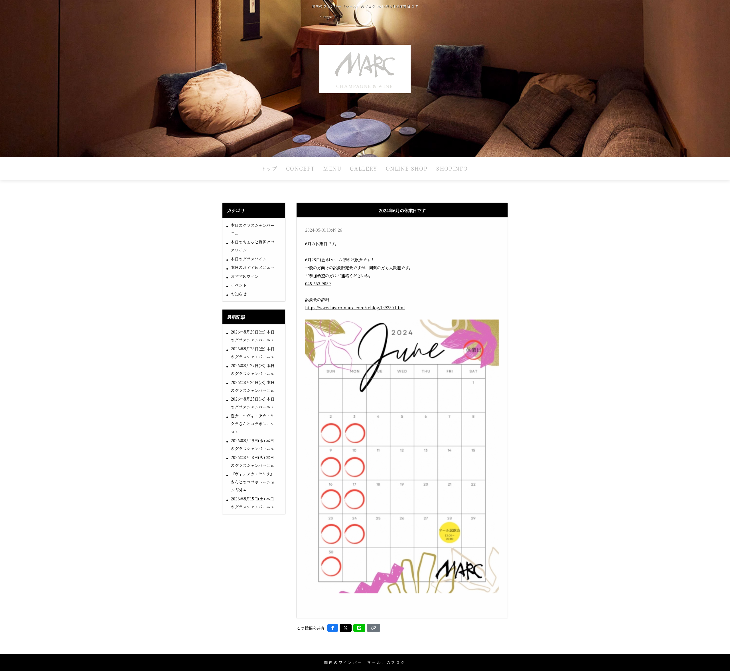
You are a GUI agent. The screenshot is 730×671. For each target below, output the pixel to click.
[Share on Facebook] (332, 628)
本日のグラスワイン (249, 259)
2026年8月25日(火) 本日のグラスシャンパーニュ (253, 403)
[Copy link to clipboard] (373, 628)
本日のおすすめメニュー (253, 267)
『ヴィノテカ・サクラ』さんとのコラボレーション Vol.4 (253, 482)
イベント (239, 285)
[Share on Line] (359, 628)
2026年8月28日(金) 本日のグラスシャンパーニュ (253, 352)
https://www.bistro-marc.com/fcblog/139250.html (355, 307)
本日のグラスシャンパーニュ (252, 229)
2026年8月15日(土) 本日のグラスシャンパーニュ (252, 503)
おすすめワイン (245, 276)
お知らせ (239, 294)
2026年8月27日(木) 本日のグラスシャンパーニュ (253, 369)
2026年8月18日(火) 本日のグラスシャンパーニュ (252, 461)
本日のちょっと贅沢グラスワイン (253, 246)
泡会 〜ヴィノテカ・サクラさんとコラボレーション (253, 423)
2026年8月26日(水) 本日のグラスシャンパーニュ (253, 386)
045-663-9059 (318, 283)
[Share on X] (346, 628)
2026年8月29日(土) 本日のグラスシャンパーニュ (253, 336)
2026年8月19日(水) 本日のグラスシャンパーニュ (252, 444)
